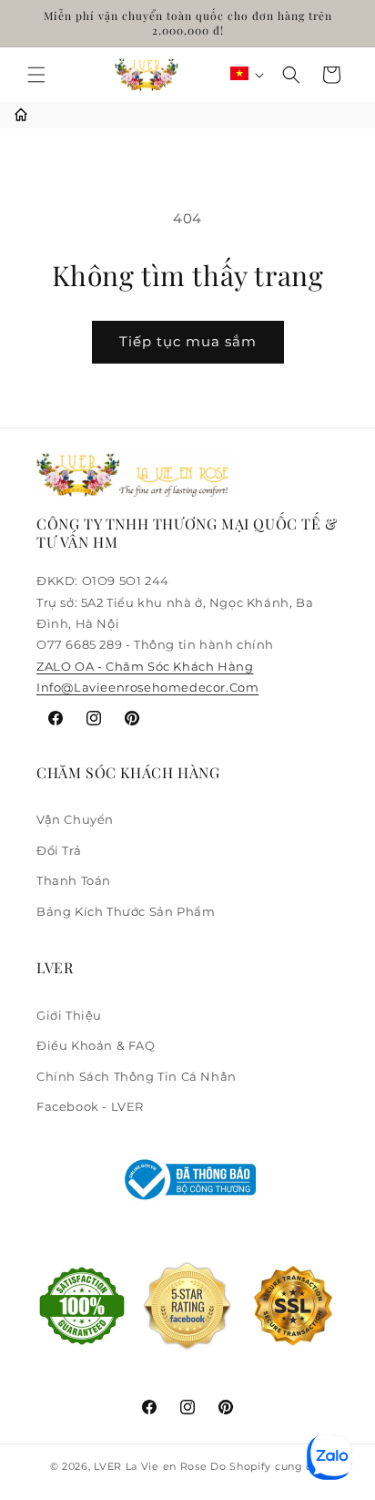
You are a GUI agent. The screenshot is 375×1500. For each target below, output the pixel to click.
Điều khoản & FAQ (96, 1045)
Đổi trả (58, 850)
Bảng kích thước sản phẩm (125, 911)
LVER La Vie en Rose (152, 1466)
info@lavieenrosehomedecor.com (147, 687)
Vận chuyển (75, 819)
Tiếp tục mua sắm (188, 341)
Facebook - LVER (90, 1106)
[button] (36, 75)
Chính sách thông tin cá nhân (136, 1076)
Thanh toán (73, 880)
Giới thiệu (69, 1015)
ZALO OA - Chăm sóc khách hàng (144, 666)
